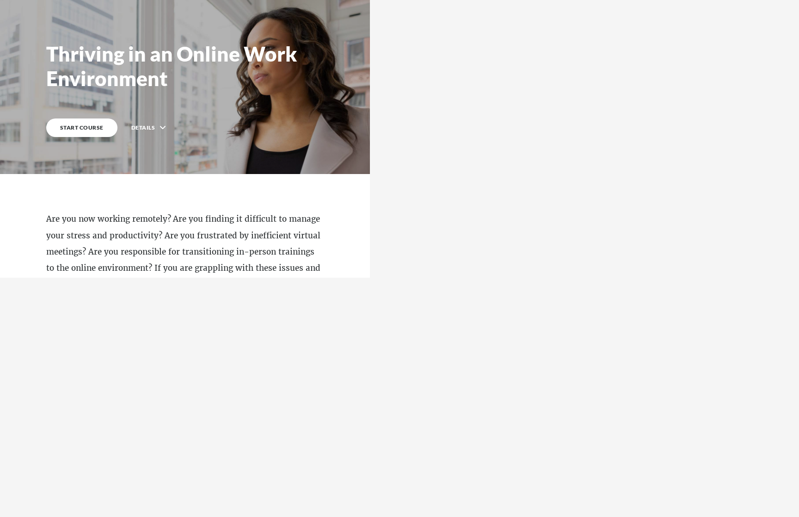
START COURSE (82, 127)
